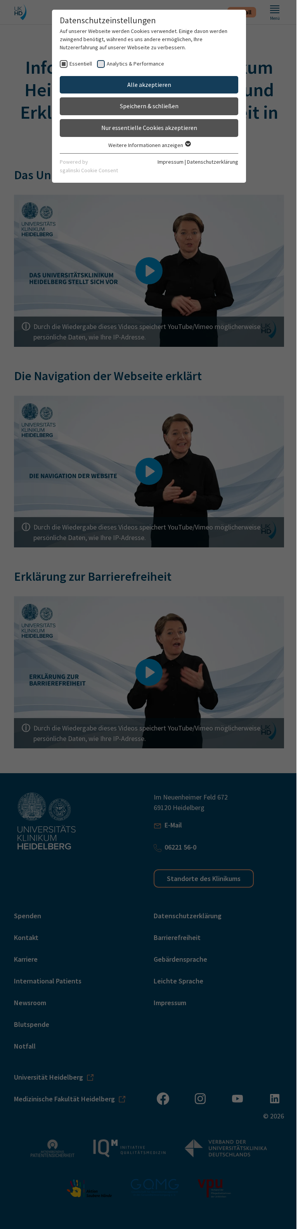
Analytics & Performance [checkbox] (135, 63)
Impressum (171, 161)
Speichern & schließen (149, 106)
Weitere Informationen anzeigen (146, 145)
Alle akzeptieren (149, 84)
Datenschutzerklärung (212, 161)
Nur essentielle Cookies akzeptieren (149, 128)
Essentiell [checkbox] (80, 63)
